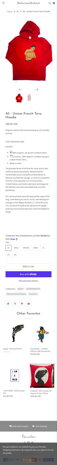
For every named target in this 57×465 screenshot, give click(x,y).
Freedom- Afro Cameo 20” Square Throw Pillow (41, 380)
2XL (8, 243)
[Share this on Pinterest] (21, 292)
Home (9, 11)
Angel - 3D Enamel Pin (12, 337)
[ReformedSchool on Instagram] (28, 432)
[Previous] (20, 78)
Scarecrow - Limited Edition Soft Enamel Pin (40, 338)
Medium (26, 236)
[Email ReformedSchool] (32, 432)
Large (35, 236)
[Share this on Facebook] (15, 292)
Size (7, 231)
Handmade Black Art (33, 278)
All (17, 11)
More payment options (28, 269)
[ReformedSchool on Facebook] (24, 432)
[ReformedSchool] (28, 425)
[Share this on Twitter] (8, 292)
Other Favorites (28, 302)
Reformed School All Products (16, 283)
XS (8, 236)
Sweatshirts (33, 283)
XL (44, 236)
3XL (15, 243)
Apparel (20, 278)
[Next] (37, 78)
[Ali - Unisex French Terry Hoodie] (30, 45)
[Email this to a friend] (28, 292)
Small (16, 236)
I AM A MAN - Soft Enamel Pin (14, 380)
